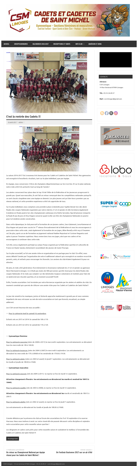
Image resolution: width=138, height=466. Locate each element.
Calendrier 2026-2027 (40, 44)
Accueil (6, 44)
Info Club (78, 44)
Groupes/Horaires (21, 44)
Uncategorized (13, 438)
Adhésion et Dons (95, 44)
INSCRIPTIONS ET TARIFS (62, 44)
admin (21, 122)
